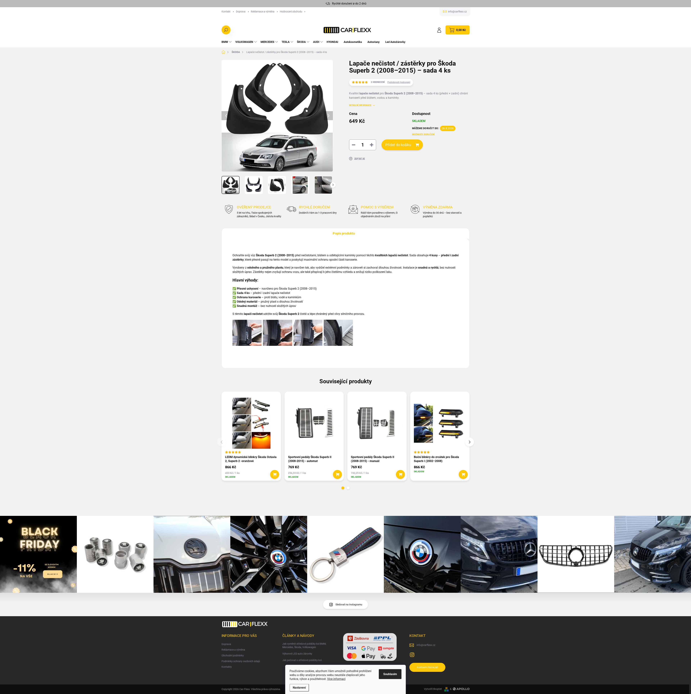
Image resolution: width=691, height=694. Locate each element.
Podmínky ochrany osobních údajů (241, 661)
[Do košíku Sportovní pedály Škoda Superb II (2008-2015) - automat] (337, 474)
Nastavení (299, 687)
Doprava (240, 11)
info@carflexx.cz (426, 645)
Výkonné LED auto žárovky (297, 653)
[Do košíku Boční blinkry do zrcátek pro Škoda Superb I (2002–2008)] (463, 474)
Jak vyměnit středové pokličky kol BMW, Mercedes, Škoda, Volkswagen (304, 645)
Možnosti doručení (423, 134)
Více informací (336, 679)
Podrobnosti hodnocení (398, 82)
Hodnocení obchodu (291, 11)
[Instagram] (412, 654)
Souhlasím (390, 674)
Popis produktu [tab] (344, 233)
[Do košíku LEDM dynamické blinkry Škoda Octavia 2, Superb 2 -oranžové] (274, 474)
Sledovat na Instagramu (348, 604)
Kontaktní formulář (427, 667)
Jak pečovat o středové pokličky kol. (302, 660)
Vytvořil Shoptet (433, 689)
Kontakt (226, 11)
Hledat (226, 29)
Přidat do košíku (398, 145)
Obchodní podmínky (233, 655)
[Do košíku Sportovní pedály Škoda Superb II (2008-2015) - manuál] (400, 474)
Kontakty (227, 666)
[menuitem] (227, 42)
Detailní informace (360, 105)
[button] (343, 488)
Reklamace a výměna (262, 11)
